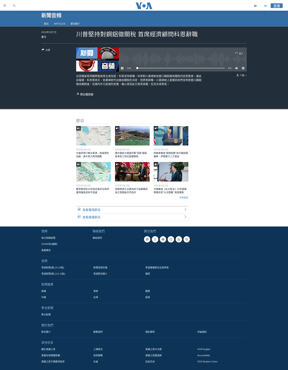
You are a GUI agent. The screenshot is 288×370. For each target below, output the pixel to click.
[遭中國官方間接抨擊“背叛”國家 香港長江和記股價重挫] (132, 136)
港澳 (95, 291)
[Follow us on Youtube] (163, 239)
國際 (147, 291)
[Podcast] (187, 239)
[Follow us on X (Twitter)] (155, 239)
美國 (43, 291)
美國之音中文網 (153, 349)
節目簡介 (75, 23)
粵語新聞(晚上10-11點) (53, 273)
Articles (59, 23)
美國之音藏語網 (153, 355)
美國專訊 (46, 250)
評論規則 (202, 331)
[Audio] (266, 5)
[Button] (46, 51)
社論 (95, 361)
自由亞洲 (150, 361)
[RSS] (179, 239)
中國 (43, 297)
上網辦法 (98, 349)
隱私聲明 (150, 331)
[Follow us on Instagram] (171, 239)
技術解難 (98, 355)
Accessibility (203, 355)
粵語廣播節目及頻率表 (157, 267)
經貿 (147, 297)
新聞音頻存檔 (100, 267)
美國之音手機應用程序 (53, 361)
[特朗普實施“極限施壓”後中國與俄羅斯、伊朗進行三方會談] (171, 136)
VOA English (203, 349)
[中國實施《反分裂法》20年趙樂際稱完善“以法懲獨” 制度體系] (171, 172)
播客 (147, 273)
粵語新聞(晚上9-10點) (52, 267)
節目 (46, 23)
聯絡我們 (97, 237)
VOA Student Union (207, 361)
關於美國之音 (48, 349)
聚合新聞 (46, 314)
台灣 (95, 297)
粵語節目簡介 (100, 273)
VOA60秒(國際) (49, 244)
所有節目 (184, 197)
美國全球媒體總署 (50, 355)
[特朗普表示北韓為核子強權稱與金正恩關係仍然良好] (132, 172)
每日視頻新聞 (48, 237)
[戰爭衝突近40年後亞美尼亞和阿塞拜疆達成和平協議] (93, 172)
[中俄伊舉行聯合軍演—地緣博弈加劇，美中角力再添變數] (93, 136)
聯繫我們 (98, 331)
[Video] (255, 5)
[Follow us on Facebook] (147, 239)
